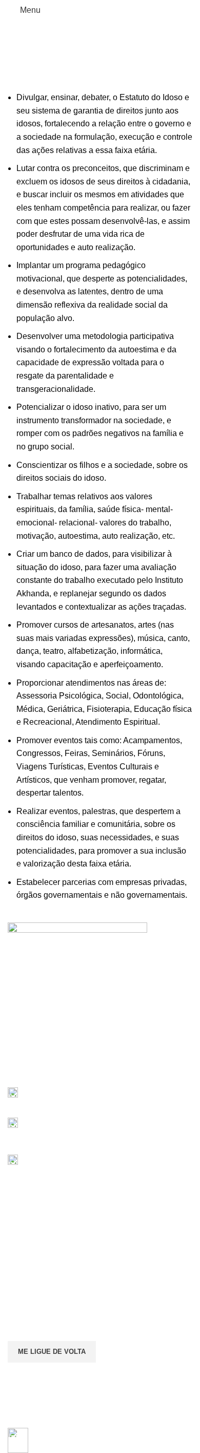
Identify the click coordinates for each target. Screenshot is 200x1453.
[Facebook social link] (13, 1071)
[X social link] (25, 1071)
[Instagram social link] (37, 1071)
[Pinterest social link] (61, 1071)
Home (41, 56)
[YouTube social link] (49, 1071)
